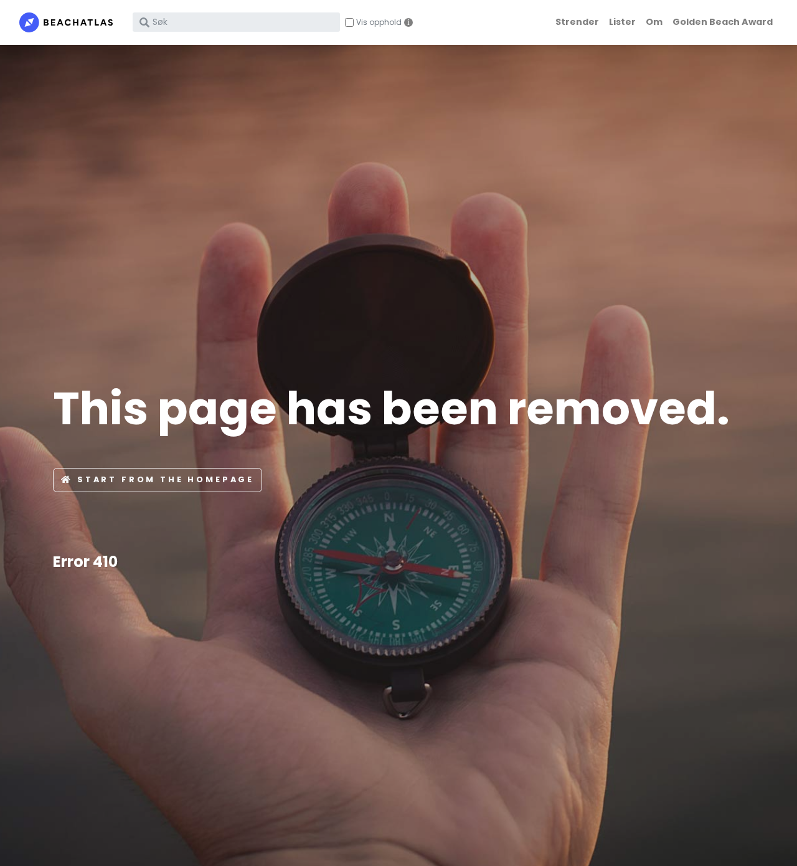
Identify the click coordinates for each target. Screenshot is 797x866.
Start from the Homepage (165, 479)
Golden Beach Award (722, 22)
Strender (577, 22)
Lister (622, 22)
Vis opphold (379, 22)
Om (654, 22)
